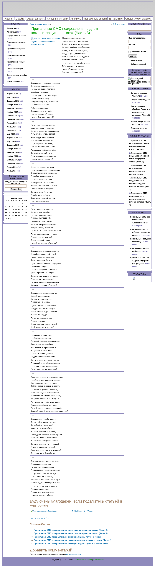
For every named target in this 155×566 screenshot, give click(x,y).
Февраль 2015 (13, 145)
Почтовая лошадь (139, 128)
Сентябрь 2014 (13, 163)
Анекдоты (76, 18)
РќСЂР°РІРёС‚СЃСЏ (40, 519)
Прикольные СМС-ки (16, 55)
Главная (8, 18)
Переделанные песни (16, 36)
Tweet (90, 511)
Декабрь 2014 (13, 152)
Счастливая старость (39, 24)
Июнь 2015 (11, 130)
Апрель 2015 (12, 138)
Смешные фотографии (138, 18)
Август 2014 (12, 167)
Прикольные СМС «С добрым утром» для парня (140, 232)
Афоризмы (12, 32)
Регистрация (136, 60)
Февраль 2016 (13, 101)
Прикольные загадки (16, 42)
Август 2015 (12, 123)
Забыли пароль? (138, 64)
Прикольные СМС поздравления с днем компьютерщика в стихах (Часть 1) (70, 533)
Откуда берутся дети (140, 100)
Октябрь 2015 (13, 116)
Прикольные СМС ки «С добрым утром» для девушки (139, 261)
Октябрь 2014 (13, 160)
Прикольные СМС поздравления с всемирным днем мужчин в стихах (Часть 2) (72, 540)
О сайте (20, 18)
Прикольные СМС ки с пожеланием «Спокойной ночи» (140, 220)
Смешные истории (57, 18)
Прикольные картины (16, 49)
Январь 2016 (12, 105)
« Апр (8, 218)
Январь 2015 (12, 149)
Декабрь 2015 (13, 108)
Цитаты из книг (13, 82)
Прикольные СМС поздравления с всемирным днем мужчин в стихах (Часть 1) (72, 544)
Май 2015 (11, 134)
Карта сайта (98, 560)
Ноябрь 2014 (12, 156)
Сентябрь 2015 (13, 119)
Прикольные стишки (95, 18)
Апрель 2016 (12, 94)
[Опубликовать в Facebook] (44, 511)
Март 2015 (11, 141)
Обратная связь (36, 18)
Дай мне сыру (119, 24)
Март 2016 (11, 97)
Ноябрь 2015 (12, 112)
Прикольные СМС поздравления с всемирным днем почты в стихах (67, 537)
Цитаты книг (116, 18)
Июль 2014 (11, 171)
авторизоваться (73, 554)
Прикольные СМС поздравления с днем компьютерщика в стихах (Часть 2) (70, 530)
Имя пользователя (137, 38)
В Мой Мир (77, 511)
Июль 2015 (11, 127)
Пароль (132, 44)
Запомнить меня (138, 52)
